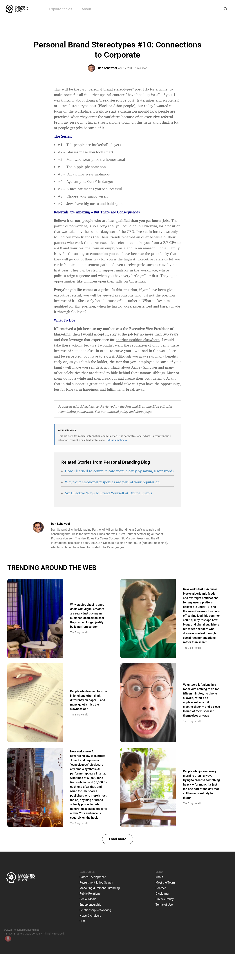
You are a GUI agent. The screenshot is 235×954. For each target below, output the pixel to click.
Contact (161, 888)
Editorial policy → (117, 439)
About (86, 9)
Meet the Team (165, 882)
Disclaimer (162, 893)
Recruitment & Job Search (96, 882)
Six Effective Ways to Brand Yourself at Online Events (108, 493)
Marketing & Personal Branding (99, 888)
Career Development (92, 877)
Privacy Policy (165, 899)
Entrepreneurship (90, 904)
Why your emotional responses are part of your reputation (112, 482)
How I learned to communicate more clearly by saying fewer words (119, 471)
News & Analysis (90, 915)
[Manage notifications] (8, 938)
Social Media (87, 899)
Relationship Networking (95, 910)
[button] (117, 839)
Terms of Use (164, 904)
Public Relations (89, 893)
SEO (82, 921)
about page (143, 411)
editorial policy (117, 411)
